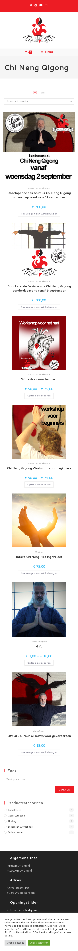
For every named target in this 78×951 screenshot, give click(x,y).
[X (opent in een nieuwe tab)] (31, 5)
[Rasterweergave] (35, 93)
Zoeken (64, 789)
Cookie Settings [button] (15, 942)
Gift (39, 646)
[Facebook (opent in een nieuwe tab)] (35, 5)
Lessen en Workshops (39, 188)
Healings (39, 551)
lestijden (31, 910)
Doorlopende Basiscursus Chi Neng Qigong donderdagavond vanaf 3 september (39, 288)
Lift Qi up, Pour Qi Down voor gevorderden (39, 736)
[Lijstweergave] (43, 93)
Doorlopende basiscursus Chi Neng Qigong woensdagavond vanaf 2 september (39, 195)
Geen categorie (39, 641)
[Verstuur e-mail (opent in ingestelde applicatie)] (46, 5)
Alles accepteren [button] (39, 942)
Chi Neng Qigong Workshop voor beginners (39, 468)
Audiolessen (39, 731)
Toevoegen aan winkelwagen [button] (39, 213)
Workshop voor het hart (39, 379)
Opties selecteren (39, 395)
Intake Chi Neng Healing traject (39, 557)
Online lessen (15, 832)
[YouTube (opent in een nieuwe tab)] (41, 5)
